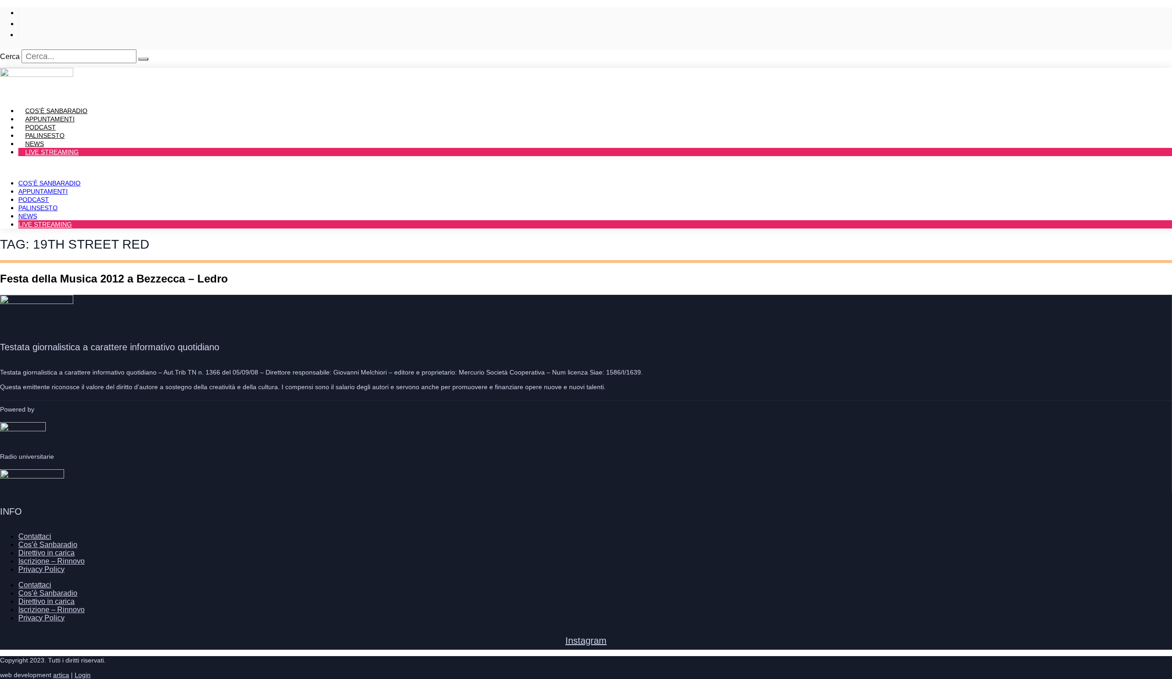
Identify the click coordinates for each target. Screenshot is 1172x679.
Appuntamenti (43, 191)
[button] (586, 167)
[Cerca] (143, 59)
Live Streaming (52, 152)
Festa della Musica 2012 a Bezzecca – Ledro (114, 278)
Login (83, 675)
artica (61, 675)
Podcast (33, 199)
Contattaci (34, 536)
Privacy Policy (41, 569)
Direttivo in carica (46, 553)
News (27, 216)
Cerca (10, 56)
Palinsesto (38, 208)
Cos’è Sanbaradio (49, 183)
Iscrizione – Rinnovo (51, 561)
